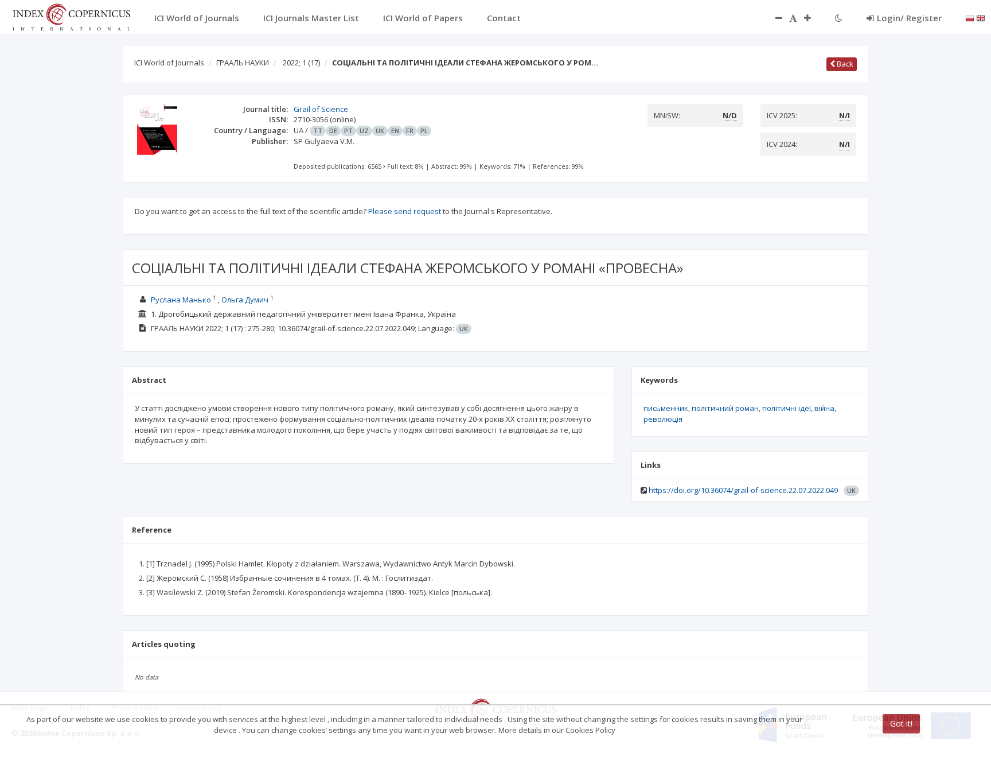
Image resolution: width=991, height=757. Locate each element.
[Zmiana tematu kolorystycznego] (839, 18)
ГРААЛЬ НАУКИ (242, 62)
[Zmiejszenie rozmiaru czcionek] (773, 18)
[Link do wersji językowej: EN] (980, 17)
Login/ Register (909, 18)
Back (844, 64)
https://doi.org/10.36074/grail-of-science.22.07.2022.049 (743, 490)
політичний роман (725, 408)
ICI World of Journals (169, 62)
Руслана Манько (182, 299)
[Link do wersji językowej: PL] (969, 17)
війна (824, 408)
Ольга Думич (245, 299)
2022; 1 (301, 62)
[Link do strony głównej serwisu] (71, 16)
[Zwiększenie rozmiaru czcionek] (813, 18)
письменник (665, 408)
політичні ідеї (786, 408)
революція (662, 419)
